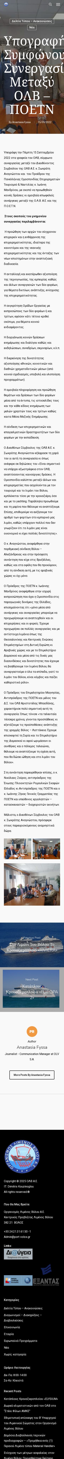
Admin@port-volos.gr (17, 1237)
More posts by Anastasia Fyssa (32, 1075)
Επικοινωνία (12, 1327)
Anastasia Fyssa (21, 122)
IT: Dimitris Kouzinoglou (19, 1186)
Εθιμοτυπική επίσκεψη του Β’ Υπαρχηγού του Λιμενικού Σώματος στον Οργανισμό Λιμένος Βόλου (30, 1423)
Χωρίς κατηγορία (15, 1354)
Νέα (31, 27)
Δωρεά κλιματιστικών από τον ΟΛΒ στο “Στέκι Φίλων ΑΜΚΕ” (30, 1408)
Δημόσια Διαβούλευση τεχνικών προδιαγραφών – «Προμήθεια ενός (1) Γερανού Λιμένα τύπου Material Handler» (29, 1441)
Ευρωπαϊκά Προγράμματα (20, 1341)
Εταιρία (9, 1334)
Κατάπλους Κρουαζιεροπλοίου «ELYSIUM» (31, 1399)
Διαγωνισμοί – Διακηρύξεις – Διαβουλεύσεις (23, 1317)
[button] (58, 4)
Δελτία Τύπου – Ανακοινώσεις (32, 21)
